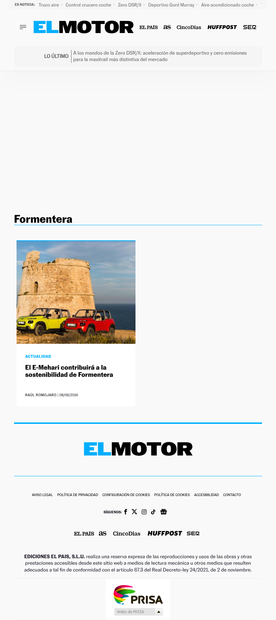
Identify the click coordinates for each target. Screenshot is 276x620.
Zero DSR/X (130, 5)
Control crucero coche (89, 5)
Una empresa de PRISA (138, 594)
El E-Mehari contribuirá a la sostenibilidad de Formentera (69, 371)
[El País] (148, 27)
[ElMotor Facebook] (125, 512)
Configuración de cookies (126, 495)
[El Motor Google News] (163, 512)
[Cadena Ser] (249, 27)
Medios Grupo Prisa (138, 611)
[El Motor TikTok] (153, 512)
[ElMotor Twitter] (134, 512)
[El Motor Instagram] (144, 512)
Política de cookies (172, 495)
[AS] (167, 27)
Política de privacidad (77, 495)
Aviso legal (42, 495)
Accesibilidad (206, 495)
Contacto (232, 495)
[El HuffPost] (222, 27)
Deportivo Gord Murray (172, 5)
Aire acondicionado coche (228, 5)
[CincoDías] (189, 27)
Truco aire (49, 5)
